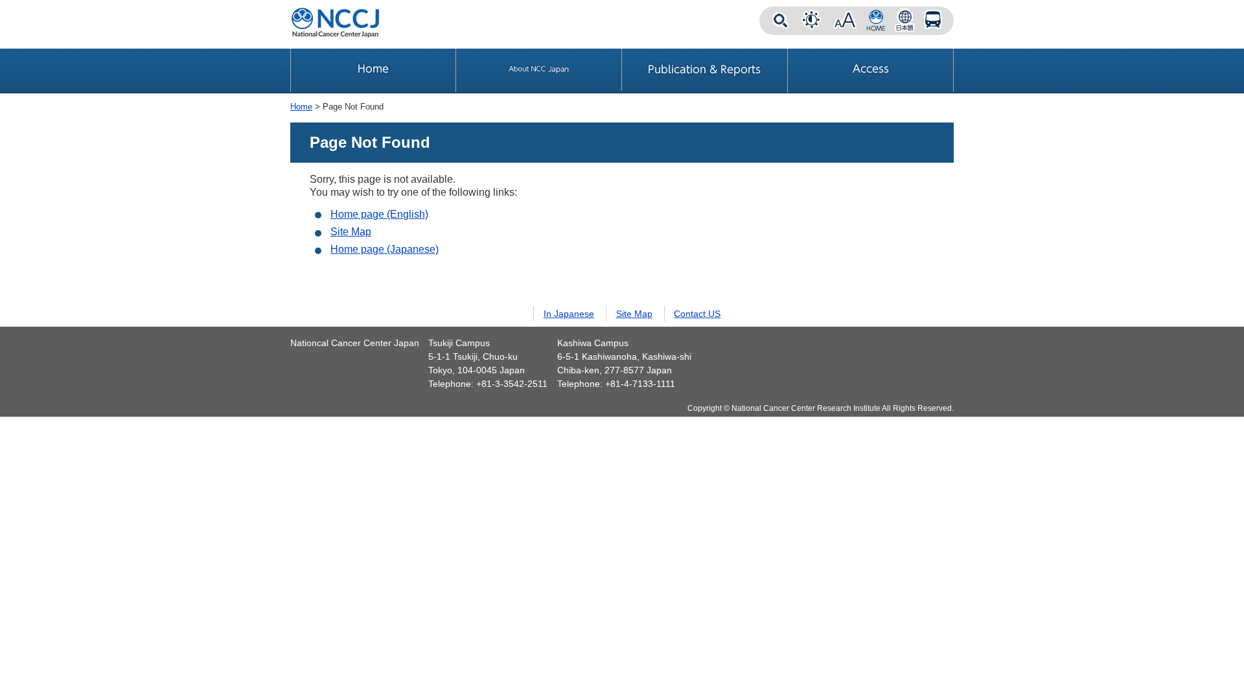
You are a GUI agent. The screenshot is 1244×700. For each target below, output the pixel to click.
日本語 (904, 20)
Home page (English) (379, 214)
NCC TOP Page (876, 20)
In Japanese (569, 314)
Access (933, 20)
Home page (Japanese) (384, 249)
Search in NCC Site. (780, 20)
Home (301, 106)
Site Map (350, 231)
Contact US (697, 314)
